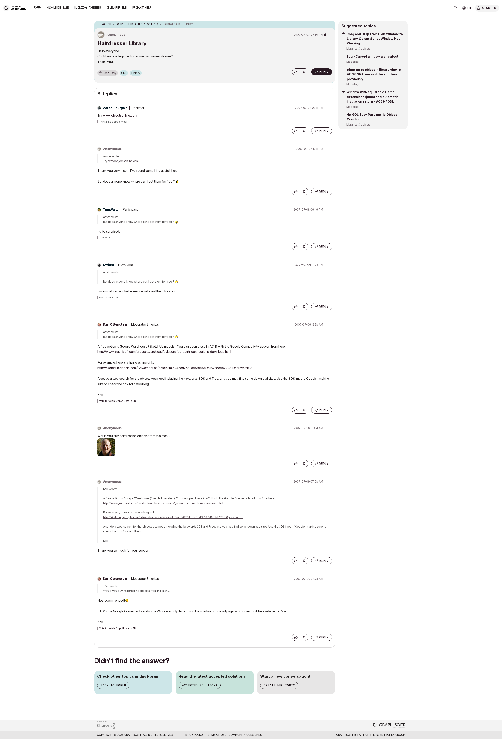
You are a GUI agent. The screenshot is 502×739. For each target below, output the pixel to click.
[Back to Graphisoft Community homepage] (16, 7)
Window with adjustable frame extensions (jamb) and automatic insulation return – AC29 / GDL (372, 96)
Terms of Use (216, 734)
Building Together (87, 7)
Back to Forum (113, 685)
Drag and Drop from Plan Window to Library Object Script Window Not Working (374, 38)
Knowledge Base (58, 7)
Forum (37, 7)
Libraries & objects (358, 48)
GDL (123, 73)
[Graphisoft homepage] (389, 725)
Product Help (141, 7)
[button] (296, 72)
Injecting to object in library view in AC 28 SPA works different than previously (373, 74)
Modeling (352, 61)
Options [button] (329, 24)
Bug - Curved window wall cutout (372, 56)
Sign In (489, 8)
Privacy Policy (193, 734)
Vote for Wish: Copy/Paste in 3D (117, 400)
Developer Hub (116, 7)
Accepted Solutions (199, 685)
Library (135, 73)
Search (455, 8)
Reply (324, 72)
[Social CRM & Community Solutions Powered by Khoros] (106, 724)
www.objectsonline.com (120, 115)
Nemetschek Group (390, 734)
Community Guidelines (245, 734)
